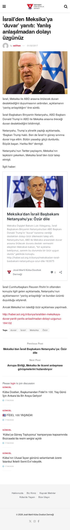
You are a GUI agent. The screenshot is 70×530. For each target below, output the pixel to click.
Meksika (34, 330)
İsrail (23, 330)
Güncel (7, 387)
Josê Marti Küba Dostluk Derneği (38, 514)
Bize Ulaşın (44, 497)
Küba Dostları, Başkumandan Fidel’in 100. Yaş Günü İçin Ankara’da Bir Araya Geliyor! (34, 394)
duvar (14, 330)
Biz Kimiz (31, 493)
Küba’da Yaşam (27, 497)
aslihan (17, 45)
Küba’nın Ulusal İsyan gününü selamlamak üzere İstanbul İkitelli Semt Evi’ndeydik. (32, 459)
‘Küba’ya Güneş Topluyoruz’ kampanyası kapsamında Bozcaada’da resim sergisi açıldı (35, 436)
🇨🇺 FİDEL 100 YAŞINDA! (18, 415)
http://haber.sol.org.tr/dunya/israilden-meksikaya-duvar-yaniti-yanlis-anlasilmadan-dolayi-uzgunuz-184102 (32, 318)
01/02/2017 (32, 45)
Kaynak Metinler (48, 493)
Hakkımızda (17, 493)
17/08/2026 (9, 400)
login (13, 383)
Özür (45, 330)
